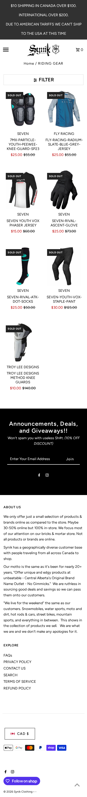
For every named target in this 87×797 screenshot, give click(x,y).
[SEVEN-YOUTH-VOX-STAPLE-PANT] (64, 266)
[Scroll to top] (77, 785)
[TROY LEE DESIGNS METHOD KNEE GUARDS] (22, 342)
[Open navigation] (13, 49)
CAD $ (23, 733)
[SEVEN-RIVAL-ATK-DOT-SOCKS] (22, 266)
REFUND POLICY (17, 688)
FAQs (7, 655)
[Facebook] (39, 476)
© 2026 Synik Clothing (18, 791)
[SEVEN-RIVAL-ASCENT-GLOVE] (64, 190)
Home (29, 63)
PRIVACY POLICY (17, 662)
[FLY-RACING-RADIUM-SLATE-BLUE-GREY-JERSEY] (64, 109)
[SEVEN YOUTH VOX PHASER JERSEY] (22, 190)
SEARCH (10, 675)
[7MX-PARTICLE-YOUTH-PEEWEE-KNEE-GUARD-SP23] (22, 109)
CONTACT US (14, 668)
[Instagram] (47, 476)
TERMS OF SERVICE (19, 681)
